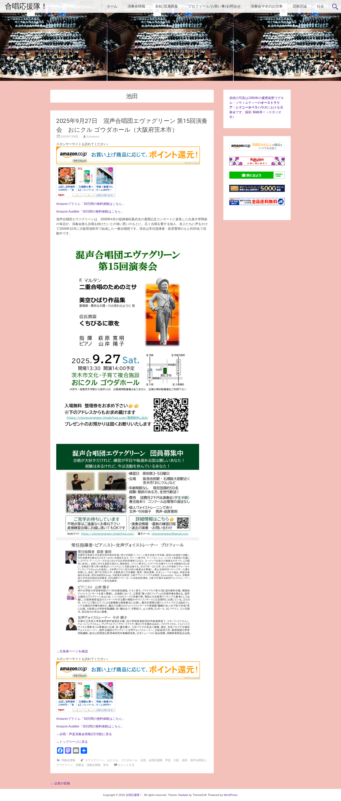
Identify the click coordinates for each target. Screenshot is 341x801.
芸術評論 (300, 6)
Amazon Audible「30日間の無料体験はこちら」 (90, 211)
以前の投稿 (60, 783)
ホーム (112, 6)
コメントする (126, 764)
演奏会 (80, 764)
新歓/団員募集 (166, 6)
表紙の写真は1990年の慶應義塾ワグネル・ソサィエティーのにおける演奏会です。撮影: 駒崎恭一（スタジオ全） (256, 107)
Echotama (93, 136)
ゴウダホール (129, 760)
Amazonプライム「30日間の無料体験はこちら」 (90, 203)
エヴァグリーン (94, 760)
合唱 (143, 760)
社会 (320, 6)
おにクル (112, 760)
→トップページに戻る (72, 741)
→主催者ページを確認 (72, 651)
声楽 (168, 760)
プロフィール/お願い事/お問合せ (214, 6)
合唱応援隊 (155, 760)
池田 (184, 760)
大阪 (176, 760)
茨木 (106, 764)
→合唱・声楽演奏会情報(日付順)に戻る (84, 734)
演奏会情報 (136, 6)
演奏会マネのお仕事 (267, 6)
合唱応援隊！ (26, 6)
